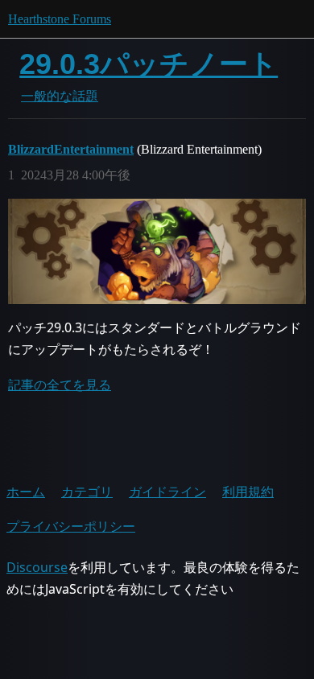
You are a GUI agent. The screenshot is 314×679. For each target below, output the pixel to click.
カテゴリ (87, 491)
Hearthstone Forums (59, 19)
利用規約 (248, 491)
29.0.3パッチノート (148, 63)
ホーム (25, 491)
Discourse (37, 567)
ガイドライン (167, 491)
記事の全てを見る (59, 384)
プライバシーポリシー (70, 526)
